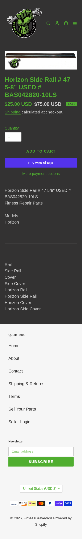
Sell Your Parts (22, 409)
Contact (15, 371)
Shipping (13, 112)
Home (14, 345)
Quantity (12, 128)
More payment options (41, 174)
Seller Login (19, 421)
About (13, 358)
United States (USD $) (39, 488)
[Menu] (74, 23)
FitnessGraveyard (38, 518)
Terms (14, 396)
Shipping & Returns (26, 383)
